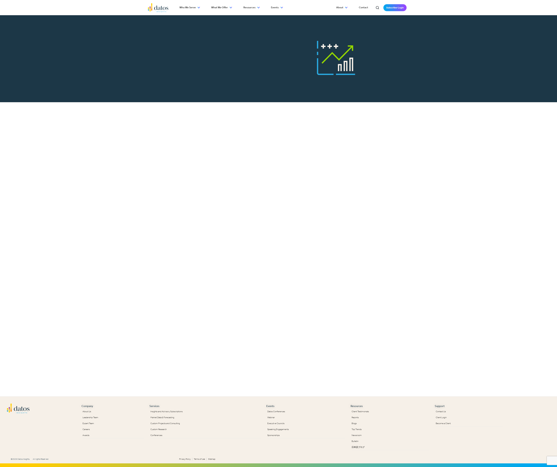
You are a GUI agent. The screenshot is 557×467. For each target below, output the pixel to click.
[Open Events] (282, 7)
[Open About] (346, 7)
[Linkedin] (511, 407)
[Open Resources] (258, 7)
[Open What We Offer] (231, 7)
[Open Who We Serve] (199, 7)
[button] (377, 7)
